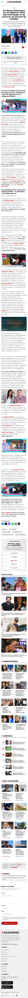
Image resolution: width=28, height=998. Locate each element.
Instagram (15, 556)
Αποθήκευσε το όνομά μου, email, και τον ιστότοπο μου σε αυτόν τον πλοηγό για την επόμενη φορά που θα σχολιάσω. (14, 918)
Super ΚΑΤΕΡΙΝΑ (12, 529)
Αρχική (2, 5)
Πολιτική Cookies (5, 954)
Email (3, 911)
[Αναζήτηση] (26, 2)
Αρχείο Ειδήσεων (5, 949)
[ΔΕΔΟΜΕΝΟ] (14, 2)
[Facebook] (2, 53)
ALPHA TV (4, 529)
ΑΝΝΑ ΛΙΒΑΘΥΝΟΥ (6, 532)
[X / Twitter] (6, 53)
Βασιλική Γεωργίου (5, 46)
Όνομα (3, 905)
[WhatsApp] (9, 53)
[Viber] (12, 53)
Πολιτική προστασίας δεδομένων (8, 956)
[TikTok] (9, 995)
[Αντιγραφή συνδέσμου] (19, 523)
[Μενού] (2, 2)
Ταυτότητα (3, 952)
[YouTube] (16, 995)
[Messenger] (15, 53)
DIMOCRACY (4, 971)
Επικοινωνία (4, 960)
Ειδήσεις (19, 864)
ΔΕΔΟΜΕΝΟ (14, 867)
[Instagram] (6, 995)
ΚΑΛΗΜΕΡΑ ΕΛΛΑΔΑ (17, 532)
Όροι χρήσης (4, 958)
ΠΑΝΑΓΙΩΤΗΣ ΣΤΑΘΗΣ (20, 534)
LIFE (6, 5)
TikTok (15, 564)
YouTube (15, 560)
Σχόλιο (3, 893)
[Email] (15, 523)
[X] (13, 995)
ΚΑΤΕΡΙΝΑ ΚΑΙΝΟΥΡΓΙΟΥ (7, 534)
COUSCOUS (4, 968)
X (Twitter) (15, 567)
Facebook (15, 553)
